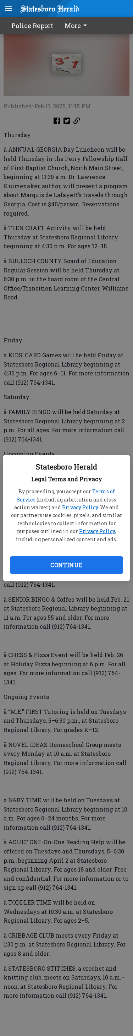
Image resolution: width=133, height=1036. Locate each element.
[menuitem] (77, 25)
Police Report (32, 25)
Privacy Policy (80, 507)
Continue (66, 565)
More (73, 25)
